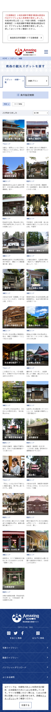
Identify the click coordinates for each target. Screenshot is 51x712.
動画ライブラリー (10, 657)
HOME (5, 59)
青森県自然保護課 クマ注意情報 (24, 37)
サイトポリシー (9, 702)
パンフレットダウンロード (14, 667)
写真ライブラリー (10, 647)
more (5, 121)
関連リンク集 (8, 706)
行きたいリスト (13, 691)
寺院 (5, 104)
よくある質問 (8, 677)
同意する (25, 705)
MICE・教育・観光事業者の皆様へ (18, 697)
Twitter (16, 633)
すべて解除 (18, 104)
